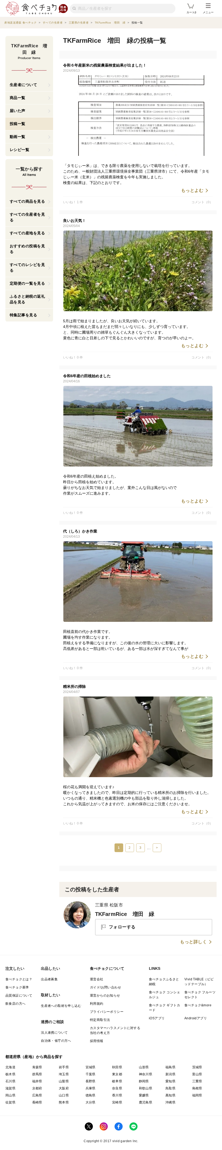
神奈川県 (145, 1074)
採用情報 (96, 1041)
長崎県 (37, 1102)
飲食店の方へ (15, 1004)
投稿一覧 (17, 123)
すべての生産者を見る (27, 217)
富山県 (197, 1074)
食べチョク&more (197, 1005)
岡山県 (10, 1095)
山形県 (144, 1067)
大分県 (91, 1102)
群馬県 (37, 1074)
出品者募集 (49, 979)
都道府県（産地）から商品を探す (34, 1056)
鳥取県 (170, 1088)
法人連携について (54, 1032)
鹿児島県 (145, 1102)
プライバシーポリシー (106, 1012)
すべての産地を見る (27, 233)
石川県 (10, 1081)
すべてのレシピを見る (27, 267)
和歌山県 (145, 1088)
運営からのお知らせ (105, 995)
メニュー (208, 12)
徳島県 (91, 1095)
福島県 (170, 1067)
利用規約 (96, 1004)
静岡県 (144, 1081)
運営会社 (96, 979)
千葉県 (91, 1074)
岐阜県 (117, 1081)
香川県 (117, 1095)
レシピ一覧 (20, 149)
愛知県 (170, 1081)
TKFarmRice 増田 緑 (124, 914)
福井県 (37, 1081)
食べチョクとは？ (18, 979)
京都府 (37, 1088)
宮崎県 (117, 1102)
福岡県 (197, 1095)
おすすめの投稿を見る (27, 249)
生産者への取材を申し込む (61, 1006)
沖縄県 (170, 1102)
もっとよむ (192, 190)
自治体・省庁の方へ (56, 1041)
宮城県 (91, 1067)
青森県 (37, 1067)
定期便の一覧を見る (27, 283)
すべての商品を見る (27, 201)
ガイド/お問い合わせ (105, 987)
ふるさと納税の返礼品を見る (27, 299)
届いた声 (17, 111)
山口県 (64, 1095)
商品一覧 (17, 98)
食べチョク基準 (17, 987)
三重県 (197, 1081)
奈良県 (117, 1088)
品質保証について (18, 995)
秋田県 (117, 1067)
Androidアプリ (195, 1018)
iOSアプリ (157, 1018)
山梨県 (64, 1081)
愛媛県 (144, 1095)
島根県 (197, 1088)
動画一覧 (17, 136)
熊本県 (64, 1102)
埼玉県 (64, 1074)
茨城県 (197, 1067)
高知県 (170, 1095)
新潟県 (170, 1074)
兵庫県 (91, 1088)
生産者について (23, 85)
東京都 (117, 1074)
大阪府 (64, 1088)
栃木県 (10, 1074)
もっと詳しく (193, 942)
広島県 (37, 1095)
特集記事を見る (23, 315)
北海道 (10, 1067)
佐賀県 (10, 1102)
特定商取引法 (100, 1020)
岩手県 (64, 1067)
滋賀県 (10, 1088)
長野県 (91, 1081)
